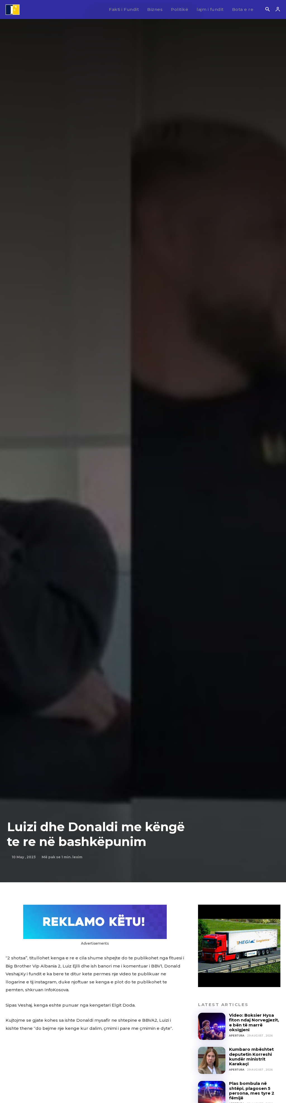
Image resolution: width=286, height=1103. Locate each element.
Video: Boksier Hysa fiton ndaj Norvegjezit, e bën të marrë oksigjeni (254, 1022)
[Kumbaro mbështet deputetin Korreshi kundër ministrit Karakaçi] (211, 1060)
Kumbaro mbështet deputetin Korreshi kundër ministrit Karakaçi (251, 1056)
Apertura (237, 1035)
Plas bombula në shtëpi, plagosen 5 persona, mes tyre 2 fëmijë (251, 1090)
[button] (267, 9)
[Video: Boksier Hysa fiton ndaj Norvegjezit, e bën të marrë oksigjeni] (211, 1026)
